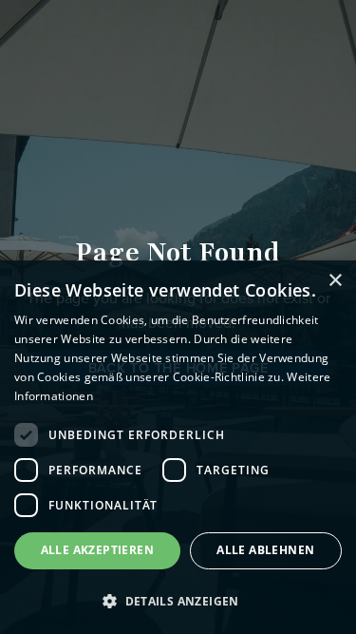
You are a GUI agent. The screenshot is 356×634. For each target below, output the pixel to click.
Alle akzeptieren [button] (97, 550)
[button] (178, 600)
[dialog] (178, 447)
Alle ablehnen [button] (265, 550)
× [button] (335, 281)
